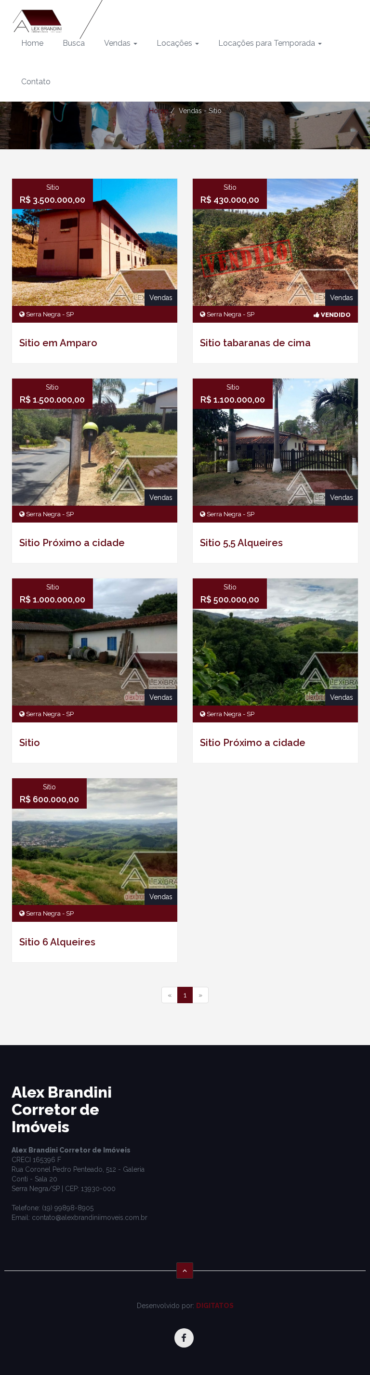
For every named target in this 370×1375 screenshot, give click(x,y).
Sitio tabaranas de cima (255, 343)
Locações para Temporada (267, 43)
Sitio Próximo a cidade (72, 543)
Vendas (118, 43)
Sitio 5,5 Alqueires (241, 543)
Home (32, 43)
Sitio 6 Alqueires (57, 942)
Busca (74, 43)
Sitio (29, 742)
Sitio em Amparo (58, 343)
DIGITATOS (215, 1306)
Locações (175, 43)
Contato (36, 81)
